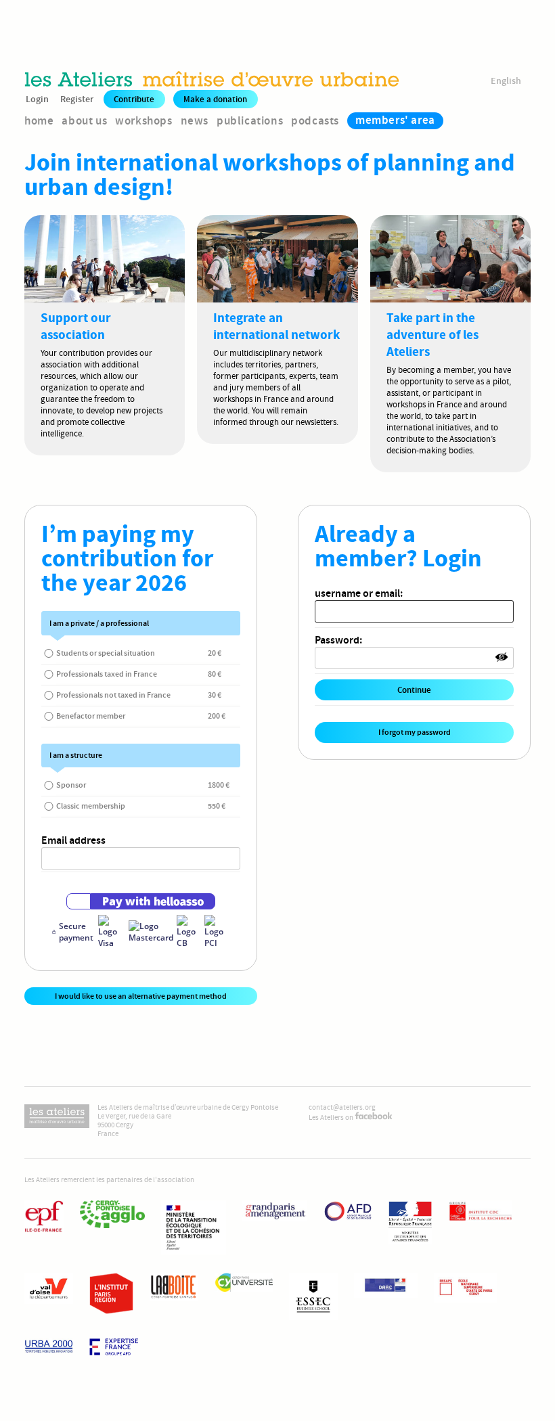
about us (84, 120)
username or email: (359, 593)
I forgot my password (414, 732)
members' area (395, 119)
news (194, 120)
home (38, 120)
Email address (73, 840)
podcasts (315, 120)
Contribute (134, 99)
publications (250, 120)
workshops (143, 120)
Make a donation (215, 99)
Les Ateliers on (332, 1117)
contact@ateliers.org (342, 1107)
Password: (338, 640)
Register (76, 99)
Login (37, 99)
